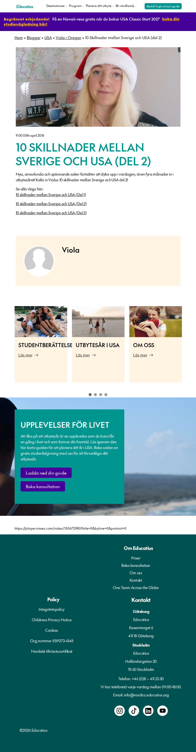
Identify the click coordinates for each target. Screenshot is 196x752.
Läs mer (25, 354)
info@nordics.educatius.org (146, 694)
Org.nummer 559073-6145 (51, 640)
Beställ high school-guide (163, 6)
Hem (19, 37)
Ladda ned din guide (46, 473)
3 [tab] (100, 394)
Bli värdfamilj (125, 6)
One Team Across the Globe (136, 587)
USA (48, 37)
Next (187, 347)
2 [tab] (95, 394)
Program (75, 6)
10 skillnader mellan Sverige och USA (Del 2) (51, 203)
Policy (53, 599)
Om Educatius (138, 548)
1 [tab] (90, 394)
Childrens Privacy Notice (52, 619)
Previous (8, 347)
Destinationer (55, 6)
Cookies (51, 630)
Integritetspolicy (52, 609)
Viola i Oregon (68, 37)
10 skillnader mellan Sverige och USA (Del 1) (51, 194)
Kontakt (136, 580)
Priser (135, 557)
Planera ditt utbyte (98, 6)
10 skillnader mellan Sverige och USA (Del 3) (51, 212)
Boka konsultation (43, 486)
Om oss (136, 572)
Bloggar (34, 37)
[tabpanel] (41, 344)
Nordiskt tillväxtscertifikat (51, 651)
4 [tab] (105, 394)
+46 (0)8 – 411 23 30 (148, 678)
